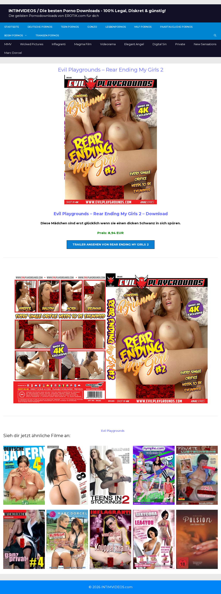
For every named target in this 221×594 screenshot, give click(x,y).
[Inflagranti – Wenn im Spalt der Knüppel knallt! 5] (110, 566)
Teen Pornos (70, 26)
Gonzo (92, 26)
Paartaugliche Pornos (176, 26)
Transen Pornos (47, 35)
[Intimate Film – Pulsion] (197, 566)
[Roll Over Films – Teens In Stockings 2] (110, 502)
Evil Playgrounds (113, 430)
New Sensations (205, 44)
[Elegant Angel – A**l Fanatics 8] (67, 502)
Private (180, 44)
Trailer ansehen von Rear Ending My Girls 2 (111, 244)
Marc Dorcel (13, 52)
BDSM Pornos (13, 35)
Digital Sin (160, 44)
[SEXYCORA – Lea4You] (154, 566)
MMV (7, 44)
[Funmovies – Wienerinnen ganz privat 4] (24, 566)
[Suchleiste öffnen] (215, 35)
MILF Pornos (143, 26)
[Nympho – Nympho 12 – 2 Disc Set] (154, 502)
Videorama (108, 44)
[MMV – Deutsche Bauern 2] (24, 502)
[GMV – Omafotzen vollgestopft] (197, 502)
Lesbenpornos (116, 26)
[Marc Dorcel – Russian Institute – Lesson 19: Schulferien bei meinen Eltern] (67, 566)
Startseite (11, 26)
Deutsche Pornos (40, 26)
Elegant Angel (134, 44)
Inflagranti (59, 44)
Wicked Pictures (31, 44)
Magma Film (83, 44)
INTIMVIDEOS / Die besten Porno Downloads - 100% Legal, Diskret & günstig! (87, 10)
